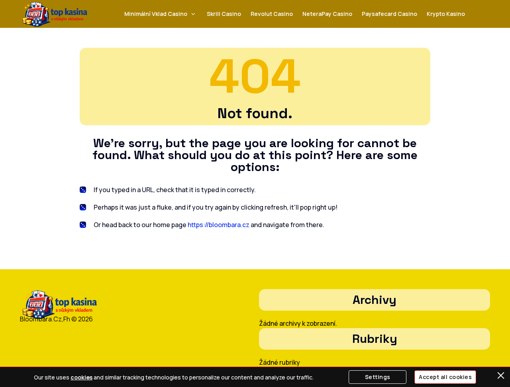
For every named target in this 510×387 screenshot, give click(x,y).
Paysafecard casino (389, 14)
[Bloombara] (55, 14)
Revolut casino (272, 14)
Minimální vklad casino (155, 14)
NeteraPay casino (327, 14)
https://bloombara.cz (218, 224)
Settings (377, 377)
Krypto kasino (446, 14)
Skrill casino (224, 14)
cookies (81, 377)
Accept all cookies (445, 377)
